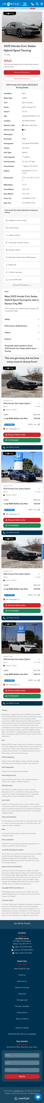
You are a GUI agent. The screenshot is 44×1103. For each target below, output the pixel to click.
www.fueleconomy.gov (20, 753)
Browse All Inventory (22, 72)
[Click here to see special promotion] (22, 8)
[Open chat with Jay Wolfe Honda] (38, 1097)
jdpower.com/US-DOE (31, 915)
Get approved (22, 1000)
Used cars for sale (22, 987)
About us (22, 975)
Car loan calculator (22, 1006)
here (37, 844)
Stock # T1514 (7, 400)
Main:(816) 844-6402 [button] (23, 947)
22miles (37, 662)
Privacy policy (22, 1012)
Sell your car (22, 981)
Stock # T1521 (7, 571)
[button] (32, 4)
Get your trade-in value (16, 435)
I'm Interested (13, 440)
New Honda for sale (22, 969)
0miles (38, 406)
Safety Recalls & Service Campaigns (22, 1034)
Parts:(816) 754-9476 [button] (23, 953)
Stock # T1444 (7, 656)
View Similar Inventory (22, 79)
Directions (22, 994)
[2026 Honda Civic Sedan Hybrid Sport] (22, 382)
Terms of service (22, 1019)
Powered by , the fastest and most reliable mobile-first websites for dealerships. (22, 1092)
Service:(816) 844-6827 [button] (23, 950)
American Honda (22, 1028)
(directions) (5, 736)
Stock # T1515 (7, 486)
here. (25, 846)
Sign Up (22, 1076)
